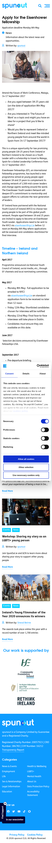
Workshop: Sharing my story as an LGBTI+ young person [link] (24, 538)
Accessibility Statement (33, 793)
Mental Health (34, 776)
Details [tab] (26, 373)
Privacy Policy (16, 835)
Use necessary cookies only (26, 475)
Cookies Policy (35, 835)
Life (4, 776)
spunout (21, 46)
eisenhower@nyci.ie (25, 226)
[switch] (45, 430)
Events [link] (6, 530)
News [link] (16, 530)
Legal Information (11, 787)
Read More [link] (7, 491)
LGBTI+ (30, 772)
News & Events (9, 766)
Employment (8, 772)
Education (7, 792)
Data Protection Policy (38, 787)
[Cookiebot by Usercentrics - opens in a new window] (37, 366)
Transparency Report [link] (13, 750)
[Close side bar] (5, 803)
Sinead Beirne (24, 623)
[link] (18, 723)
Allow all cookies (26, 459)
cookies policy (20, 411)
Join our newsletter (13, 820)
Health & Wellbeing (36, 766)
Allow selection (26, 467)
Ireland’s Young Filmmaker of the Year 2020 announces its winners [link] (23, 614)
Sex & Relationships (11, 782)
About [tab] (43, 373)
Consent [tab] (9, 373)
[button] (47, 5)
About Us (31, 782)
